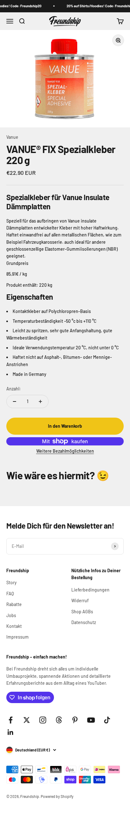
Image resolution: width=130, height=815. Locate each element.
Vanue (12, 137)
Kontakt (14, 626)
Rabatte (14, 604)
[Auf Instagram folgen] (42, 720)
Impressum (17, 637)
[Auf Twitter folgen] (26, 720)
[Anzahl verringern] (14, 401)
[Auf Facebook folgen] (10, 720)
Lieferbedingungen (90, 589)
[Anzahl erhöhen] (40, 401)
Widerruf (80, 600)
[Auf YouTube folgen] (91, 720)
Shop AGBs (82, 611)
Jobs (11, 615)
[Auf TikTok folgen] (107, 720)
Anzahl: (13, 388)
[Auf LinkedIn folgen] (10, 732)
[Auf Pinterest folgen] (75, 720)
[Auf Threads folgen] (59, 720)
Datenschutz (83, 622)
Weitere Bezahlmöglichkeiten (65, 451)
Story (11, 582)
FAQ (10, 593)
